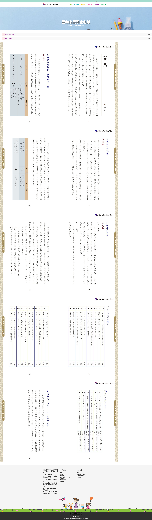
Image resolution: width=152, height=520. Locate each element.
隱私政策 (62, 481)
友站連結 (79, 477)
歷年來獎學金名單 (9, 34)
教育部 (78, 472)
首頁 (71, 4)
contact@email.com (103, 1)
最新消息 (83, 4)
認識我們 (76, 4)
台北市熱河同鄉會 (81, 474)
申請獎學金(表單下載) (65, 477)
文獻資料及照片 (63, 479)
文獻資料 (103, 4)
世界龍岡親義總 (80, 475)
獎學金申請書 (8, 38)
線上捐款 (97, 4)
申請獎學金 (89, 4)
